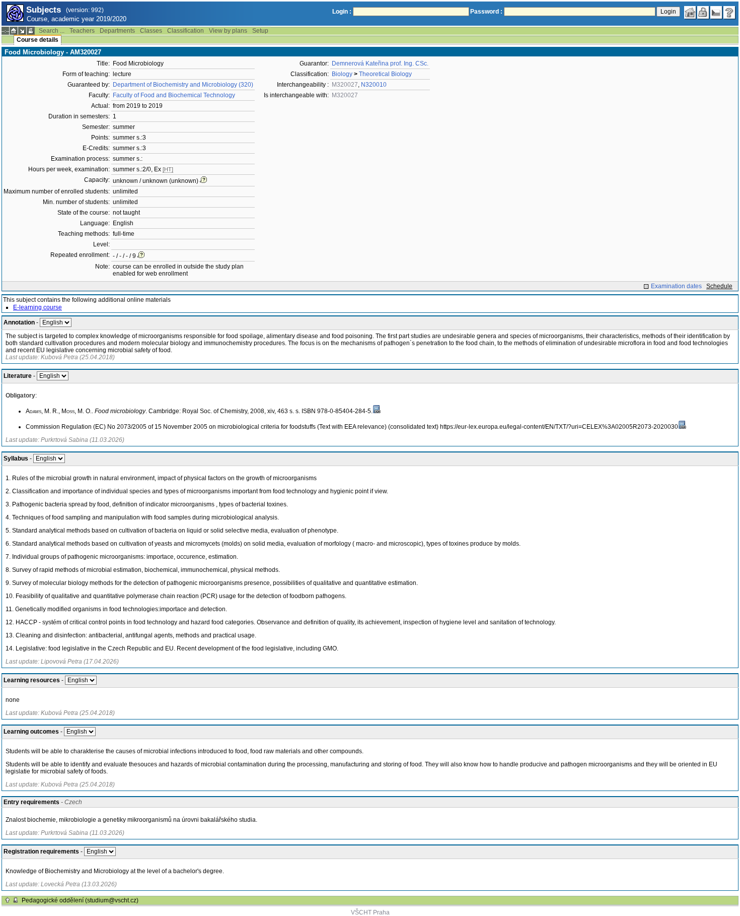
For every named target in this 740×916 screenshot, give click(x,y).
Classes (151, 30)
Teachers (82, 30)
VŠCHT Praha (370, 912)
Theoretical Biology (385, 74)
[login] (703, 13)
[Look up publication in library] (377, 409)
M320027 (345, 84)
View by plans (228, 30)
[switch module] (22, 31)
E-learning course (37, 307)
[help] (729, 13)
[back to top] (8, 900)
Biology (342, 74)
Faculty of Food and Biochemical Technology (174, 95)
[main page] (690, 13)
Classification (185, 30)
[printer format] (31, 31)
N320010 (374, 84)
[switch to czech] (716, 13)
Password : (486, 11)
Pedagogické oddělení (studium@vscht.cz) (80, 900)
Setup (260, 30)
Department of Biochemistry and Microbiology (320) (183, 84)
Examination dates (676, 286)
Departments (117, 30)
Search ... (51, 30)
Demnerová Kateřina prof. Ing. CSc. (380, 63)
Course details (37, 39)
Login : (341, 11)
